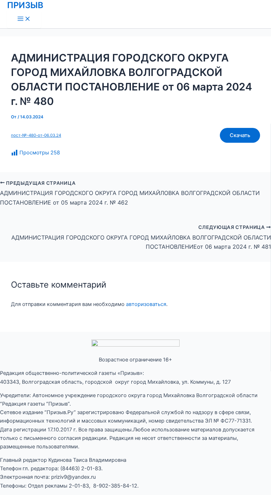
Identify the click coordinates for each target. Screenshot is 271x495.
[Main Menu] (24, 19)
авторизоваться (146, 304)
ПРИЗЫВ (25, 5)
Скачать (240, 135)
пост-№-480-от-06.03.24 (36, 135)
